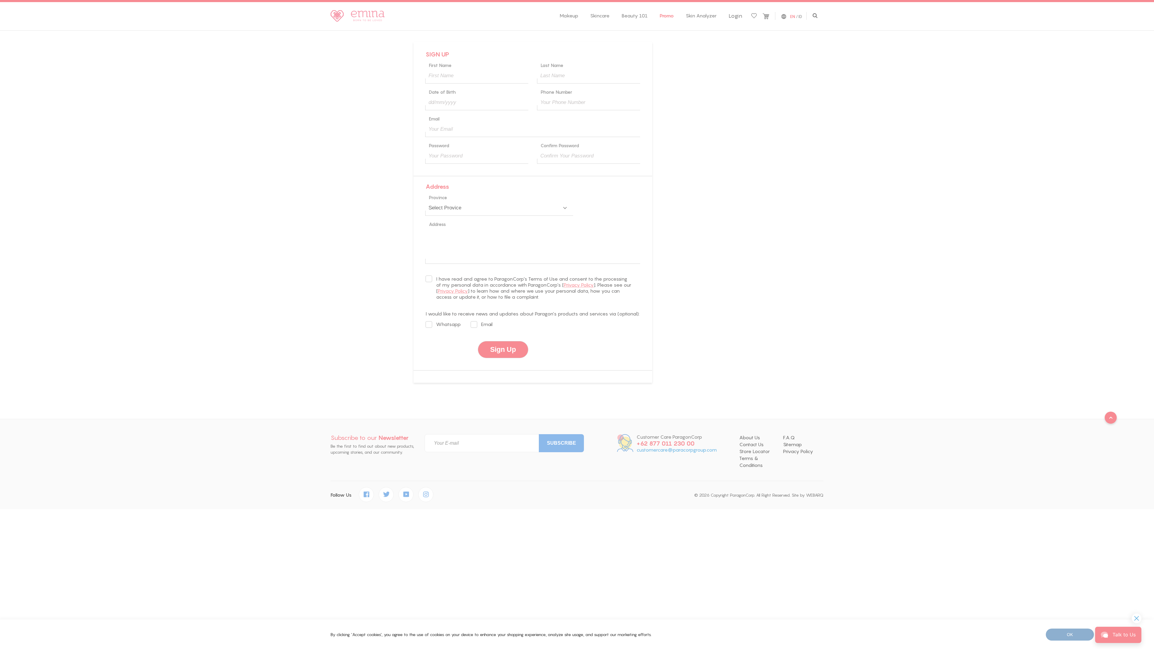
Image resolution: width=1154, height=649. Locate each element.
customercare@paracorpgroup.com (677, 450)
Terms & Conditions (751, 461)
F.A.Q (789, 437)
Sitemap (792, 444)
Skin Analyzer (701, 16)
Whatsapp (448, 324)
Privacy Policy (579, 285)
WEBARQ (814, 495)
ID (800, 16)
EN (792, 16)
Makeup (569, 16)
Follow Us (341, 495)
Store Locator (754, 451)
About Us (749, 437)
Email (487, 324)
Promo (667, 16)
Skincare (599, 16)
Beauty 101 (634, 16)
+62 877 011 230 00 (666, 443)
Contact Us (751, 444)
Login (735, 16)
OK (1070, 634)
